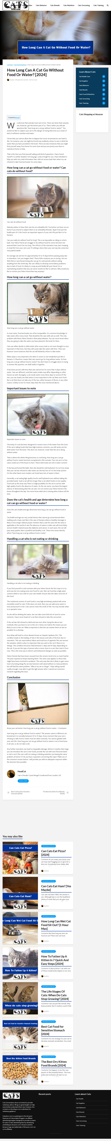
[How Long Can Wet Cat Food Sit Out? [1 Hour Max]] (20, 928)
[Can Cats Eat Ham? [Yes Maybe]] (20, 893)
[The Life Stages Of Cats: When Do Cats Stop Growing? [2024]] (20, 998)
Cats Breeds (55, 5)
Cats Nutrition (68, 5)
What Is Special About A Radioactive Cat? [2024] (56, 1122)
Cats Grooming (84, 5)
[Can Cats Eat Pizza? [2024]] (20, 858)
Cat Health (14, 5)
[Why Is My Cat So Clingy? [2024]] (43, 1101)
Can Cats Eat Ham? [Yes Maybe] (56, 888)
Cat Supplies (27, 5)
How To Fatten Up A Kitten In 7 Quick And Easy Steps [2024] (55, 960)
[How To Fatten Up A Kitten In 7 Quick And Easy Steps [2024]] (20, 963)
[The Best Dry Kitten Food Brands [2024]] (20, 1068)
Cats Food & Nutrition (48, 846)
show (17, 117)
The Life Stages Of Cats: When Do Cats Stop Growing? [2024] (55, 995)
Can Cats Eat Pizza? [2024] (53, 852)
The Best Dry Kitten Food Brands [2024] (54, 1063)
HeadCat (11, 80)
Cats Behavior (41, 5)
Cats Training (98, 5)
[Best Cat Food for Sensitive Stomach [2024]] (20, 1033)
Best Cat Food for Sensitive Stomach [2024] (53, 1030)
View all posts (23, 781)
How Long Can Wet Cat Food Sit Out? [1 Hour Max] (56, 925)
